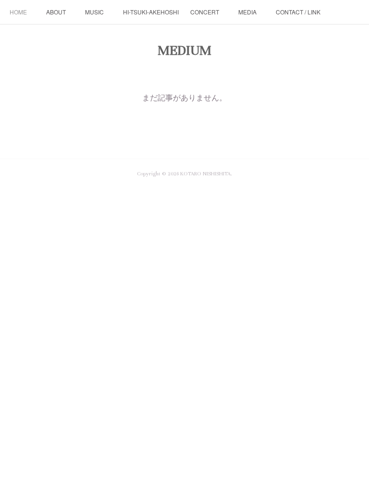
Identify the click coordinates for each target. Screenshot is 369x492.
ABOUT (56, 12)
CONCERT (204, 12)
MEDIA (247, 12)
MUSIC (94, 12)
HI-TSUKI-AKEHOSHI (151, 12)
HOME (18, 12)
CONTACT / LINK (298, 12)
